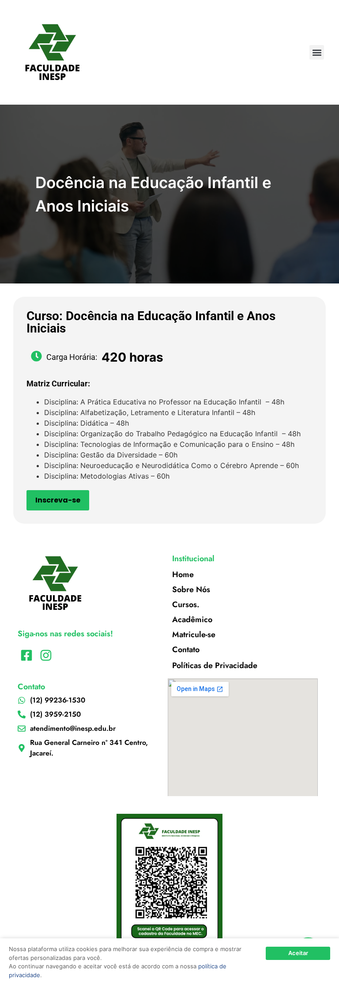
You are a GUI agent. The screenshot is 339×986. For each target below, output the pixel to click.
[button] (316, 52)
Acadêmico (192, 619)
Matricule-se (193, 634)
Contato (186, 649)
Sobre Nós (191, 589)
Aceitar (298, 952)
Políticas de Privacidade (214, 665)
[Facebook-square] (26, 655)
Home (183, 574)
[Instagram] (45, 655)
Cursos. (186, 604)
